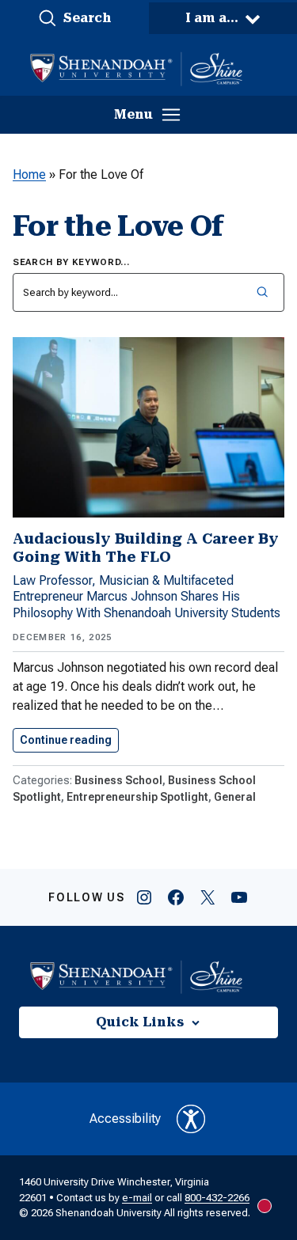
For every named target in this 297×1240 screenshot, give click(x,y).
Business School (118, 780)
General (235, 797)
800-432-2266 (217, 1198)
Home (29, 174)
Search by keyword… (71, 262)
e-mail (137, 1198)
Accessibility (125, 1118)
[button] (74, 18)
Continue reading (69, 740)
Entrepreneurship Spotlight (137, 797)
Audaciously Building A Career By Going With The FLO (146, 547)
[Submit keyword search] (262, 292)
